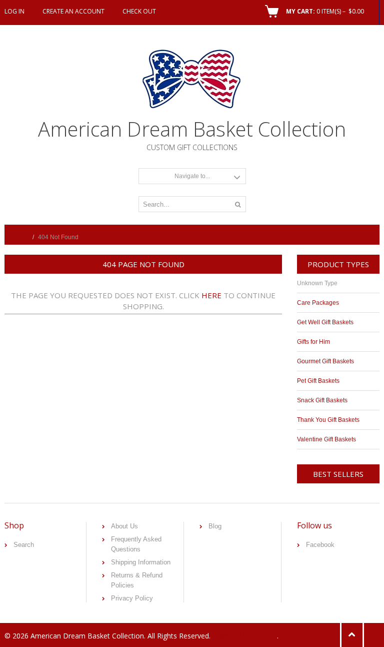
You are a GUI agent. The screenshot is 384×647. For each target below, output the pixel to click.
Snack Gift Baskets (322, 400)
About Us (124, 526)
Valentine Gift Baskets (326, 439)
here (212, 295)
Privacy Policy (132, 598)
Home (20, 237)
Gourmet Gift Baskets (325, 361)
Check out (139, 11)
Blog (215, 526)
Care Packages (318, 302)
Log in (14, 11)
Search (24, 544)
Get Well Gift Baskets (325, 322)
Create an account (73, 11)
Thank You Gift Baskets (328, 419)
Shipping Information (140, 562)
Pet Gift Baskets (318, 380)
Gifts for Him (313, 341)
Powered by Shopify (244, 635)
